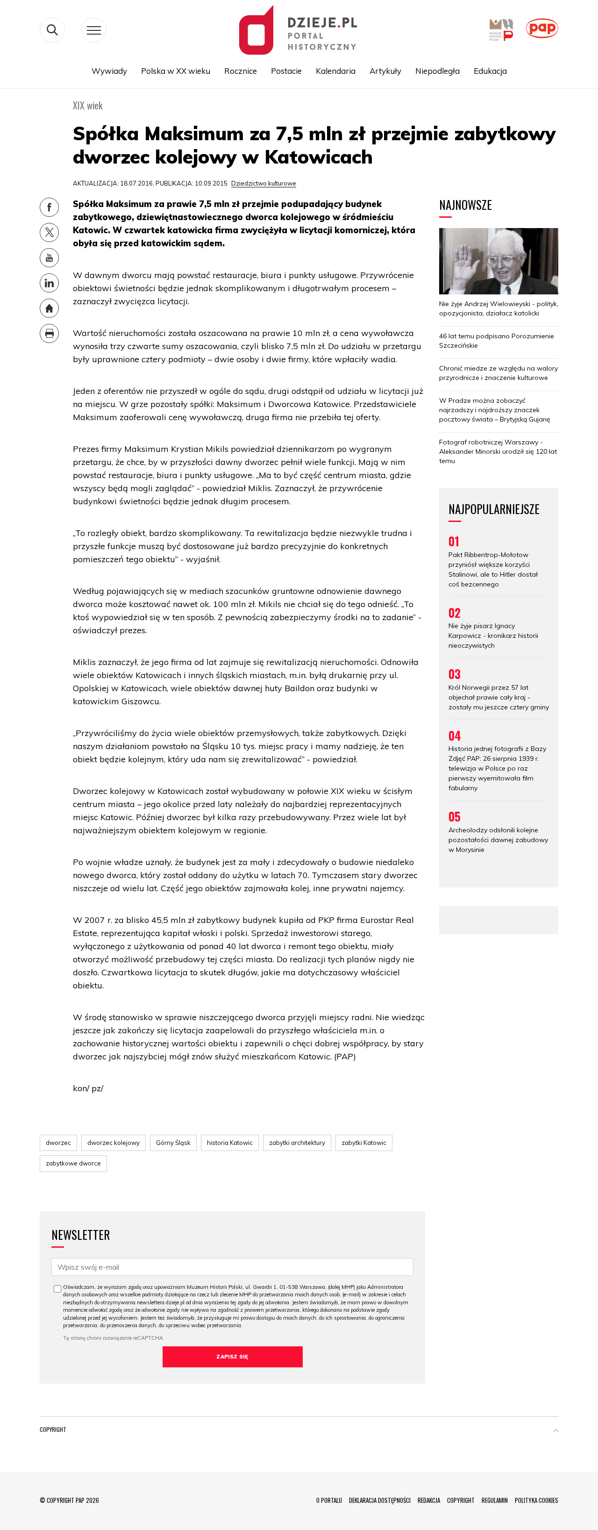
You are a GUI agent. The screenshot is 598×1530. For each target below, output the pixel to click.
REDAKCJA (429, 1500)
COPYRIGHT (461, 1500)
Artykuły (385, 71)
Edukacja (490, 71)
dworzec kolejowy (113, 1142)
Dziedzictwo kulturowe (263, 183)
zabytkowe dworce (73, 1163)
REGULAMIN (495, 1500)
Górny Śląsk (173, 1142)
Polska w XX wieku (175, 71)
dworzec (58, 1142)
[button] (556, 1431)
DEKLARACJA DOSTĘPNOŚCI (380, 1500)
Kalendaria (336, 71)
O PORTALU (329, 1500)
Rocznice (240, 71)
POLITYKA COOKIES (536, 1500)
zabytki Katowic (364, 1142)
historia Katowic (230, 1142)
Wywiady (109, 71)
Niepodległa (437, 71)
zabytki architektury (297, 1142)
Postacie (286, 71)
